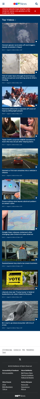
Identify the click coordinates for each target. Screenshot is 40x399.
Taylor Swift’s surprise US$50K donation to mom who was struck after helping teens (18, 141)
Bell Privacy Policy (27, 373)
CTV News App (7, 350)
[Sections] (3, 4)
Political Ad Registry (27, 377)
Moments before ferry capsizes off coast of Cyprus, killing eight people (19, 110)
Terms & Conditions (27, 375)
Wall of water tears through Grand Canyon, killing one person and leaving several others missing (19, 78)
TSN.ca (4, 389)
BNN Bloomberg (7, 387)
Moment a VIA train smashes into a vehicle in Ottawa (19, 171)
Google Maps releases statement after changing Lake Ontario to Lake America (17, 233)
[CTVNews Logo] (20, 4)
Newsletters (30, 350)
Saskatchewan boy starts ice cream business (19, 263)
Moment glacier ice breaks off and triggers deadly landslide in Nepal (18, 46)
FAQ (23, 350)
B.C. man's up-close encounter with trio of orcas (18, 324)
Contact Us (17, 350)
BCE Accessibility (7, 373)
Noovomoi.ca (25, 387)
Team (4, 352)
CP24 (4, 384)
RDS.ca (23, 389)
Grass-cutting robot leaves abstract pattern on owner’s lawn (19, 202)
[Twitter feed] (20, 359)
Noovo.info (24, 384)
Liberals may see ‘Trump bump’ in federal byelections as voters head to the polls (18, 293)
